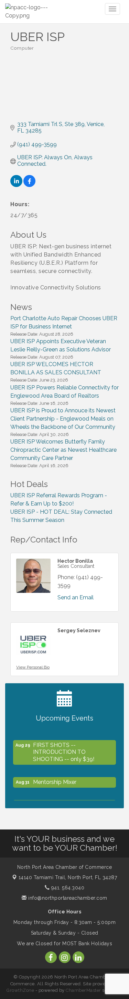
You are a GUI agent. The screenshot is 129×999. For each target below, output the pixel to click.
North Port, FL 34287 (68, 877)
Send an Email (75, 597)
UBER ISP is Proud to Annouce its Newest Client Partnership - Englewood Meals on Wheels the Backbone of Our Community (63, 418)
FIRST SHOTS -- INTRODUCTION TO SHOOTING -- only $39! (63, 750)
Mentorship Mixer (54, 780)
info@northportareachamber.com (67, 898)
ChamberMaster (83, 990)
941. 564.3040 (67, 887)
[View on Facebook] (29, 185)
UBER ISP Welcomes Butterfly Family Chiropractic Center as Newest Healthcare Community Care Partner (63, 449)
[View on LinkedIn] (16, 185)
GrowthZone (20, 990)
